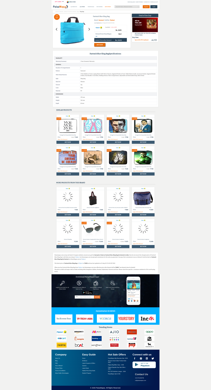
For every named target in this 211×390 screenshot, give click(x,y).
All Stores (84, 360)
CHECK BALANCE (131, 2)
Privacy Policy (58, 368)
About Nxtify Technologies (62, 373)
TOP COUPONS (99, 6)
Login (153, 6)
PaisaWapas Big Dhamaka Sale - (118, 358)
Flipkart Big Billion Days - (116, 364)
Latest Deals (85, 368)
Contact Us (141, 374)
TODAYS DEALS (91, 6)
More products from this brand (70, 183)
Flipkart (112, 20)
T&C (96, 36)
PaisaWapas (100, 388)
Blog (56, 360)
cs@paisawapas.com (140, 380)
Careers (84, 365)
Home (83, 358)
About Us (57, 358)
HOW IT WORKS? (139, 2)
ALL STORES (82, 6)
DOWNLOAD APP (154, 2)
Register (146, 6)
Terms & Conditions (60, 370)
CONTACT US (147, 2)
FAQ (56, 363)
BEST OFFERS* (108, 6)
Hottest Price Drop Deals (88, 370)
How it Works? (59, 365)
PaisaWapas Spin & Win (114, 373)
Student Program (86, 373)
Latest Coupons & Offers (88, 363)
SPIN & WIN (72, 2)
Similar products (64, 110)
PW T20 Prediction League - (117, 371)
